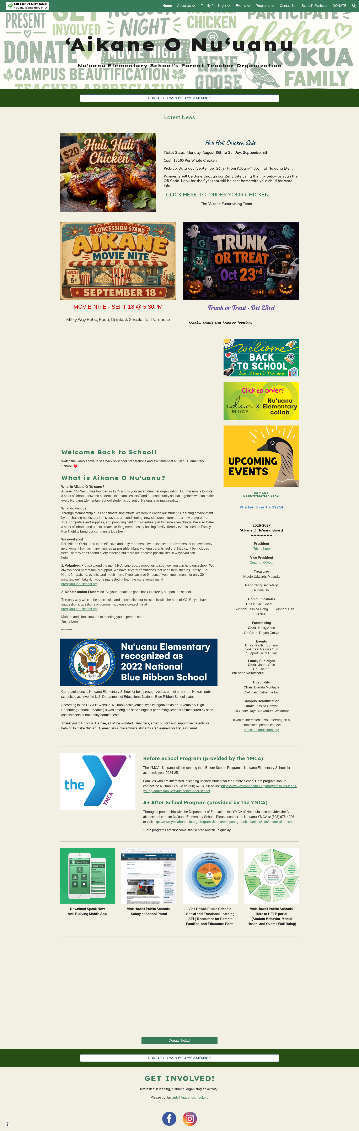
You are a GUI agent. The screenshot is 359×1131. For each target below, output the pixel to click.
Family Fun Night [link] (213, 5)
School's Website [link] (314, 5)
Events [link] (241, 5)
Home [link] (167, 5)
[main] (179, 50)
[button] (354, 6)
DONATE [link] (340, 5)
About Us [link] (184, 5)
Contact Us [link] (288, 5)
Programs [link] (263, 5)
